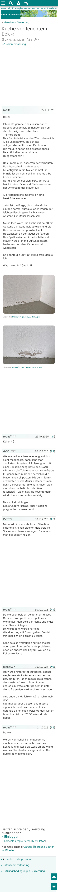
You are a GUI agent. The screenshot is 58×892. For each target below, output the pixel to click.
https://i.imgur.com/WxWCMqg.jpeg (27, 367)
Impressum (25, 859)
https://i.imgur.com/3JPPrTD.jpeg (26, 317)
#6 (52, 727)
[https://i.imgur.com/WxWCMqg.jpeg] (29, 364)
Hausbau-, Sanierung (16, 22)
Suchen (9, 859)
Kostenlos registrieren (16, 841)
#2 (52, 451)
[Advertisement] (29, 76)
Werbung (39, 871)
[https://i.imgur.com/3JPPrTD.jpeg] (29, 313)
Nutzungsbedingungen (16, 871)
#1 (52, 436)
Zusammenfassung (14, 44)
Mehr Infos (38, 841)
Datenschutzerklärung (16, 865)
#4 (52, 609)
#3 (52, 519)
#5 (52, 666)
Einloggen (11, 836)
